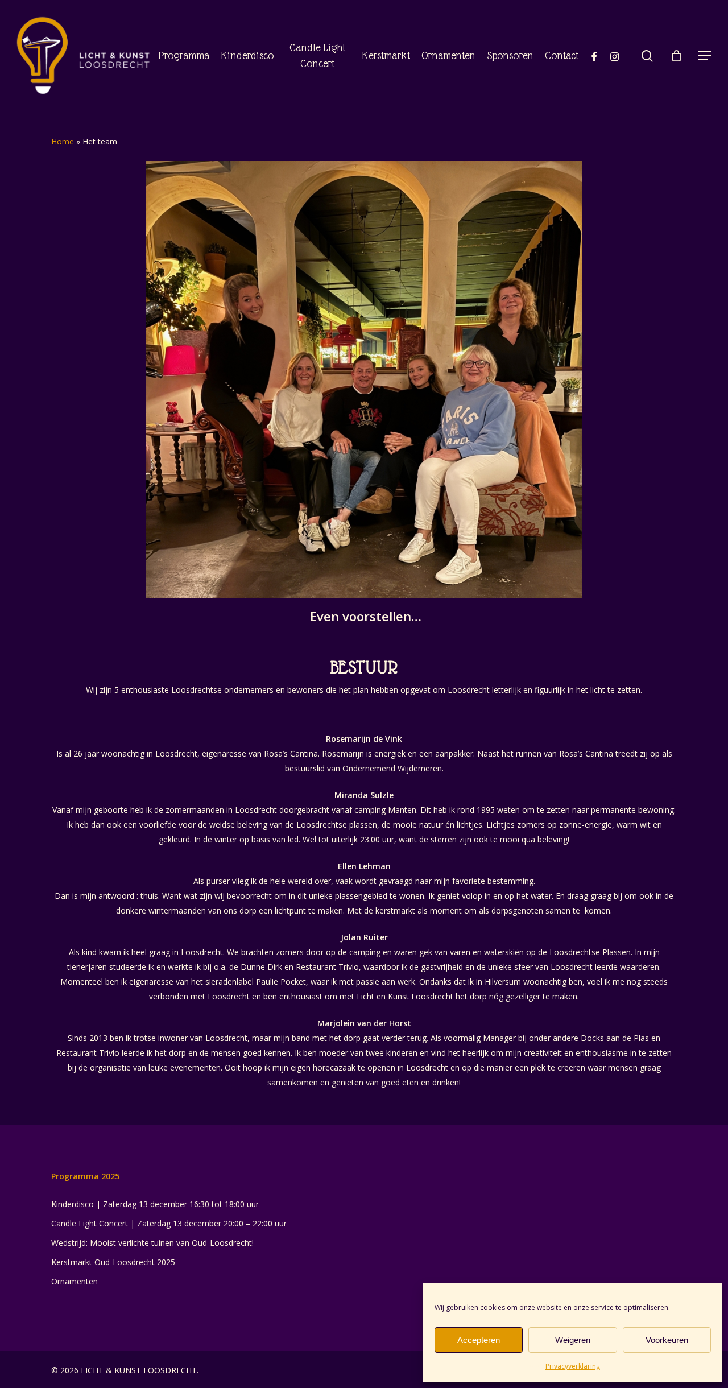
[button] (705, 56)
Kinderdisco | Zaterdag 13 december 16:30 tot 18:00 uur (155, 1204)
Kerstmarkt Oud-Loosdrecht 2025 (113, 1262)
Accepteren (478, 1340)
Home (62, 141)
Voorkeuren (667, 1340)
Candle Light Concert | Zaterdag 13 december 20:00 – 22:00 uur (169, 1223)
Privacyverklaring (572, 1366)
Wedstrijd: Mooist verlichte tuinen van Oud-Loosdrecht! (152, 1242)
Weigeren (572, 1340)
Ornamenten (74, 1281)
